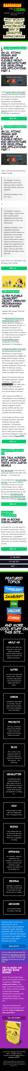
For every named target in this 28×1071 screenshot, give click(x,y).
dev (3, 453)
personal (10, 512)
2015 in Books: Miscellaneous (12, 521)
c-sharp (16, 292)
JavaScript (14, 597)
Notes (7, 26)
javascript (9, 292)
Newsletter (14, 33)
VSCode (14, 611)
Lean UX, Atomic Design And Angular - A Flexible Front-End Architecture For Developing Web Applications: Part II (13, 59)
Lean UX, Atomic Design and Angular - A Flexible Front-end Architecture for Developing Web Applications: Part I (13, 138)
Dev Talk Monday (7, 470)
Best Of (14, 30)
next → (14, 566)
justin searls (22, 499)
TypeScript (14, 590)
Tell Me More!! (14, 1018)
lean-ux (6, 48)
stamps (22, 435)
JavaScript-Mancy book (10, 339)
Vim (14, 604)
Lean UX (4, 111)
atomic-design (15, 48)
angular (23, 48)
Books (9, 23)
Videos (19, 23)
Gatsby (17, 1055)
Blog (21, 20)
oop (3, 292)
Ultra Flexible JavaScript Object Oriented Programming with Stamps (14, 301)
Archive (19, 37)
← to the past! (14, 557)
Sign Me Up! (14, 946)
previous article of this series (15, 92)
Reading (8, 37)
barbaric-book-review (9, 515)
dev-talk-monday (7, 450)
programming (18, 450)
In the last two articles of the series (14, 349)
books (4, 512)
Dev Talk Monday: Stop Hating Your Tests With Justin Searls (14, 462)
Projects (18, 26)
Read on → (14, 118)
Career (14, 618)
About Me (10, 19)
